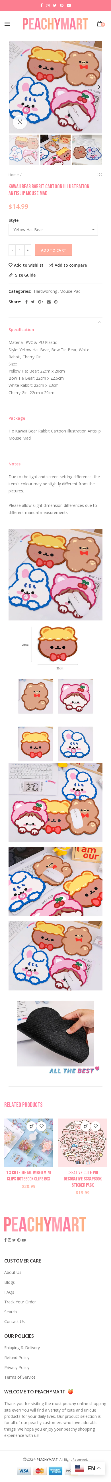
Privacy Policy (16, 1367)
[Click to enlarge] (20, 122)
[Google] (40, 302)
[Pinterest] (55, 302)
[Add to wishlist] (41, 1126)
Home (14, 174)
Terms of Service (20, 1377)
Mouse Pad (70, 291)
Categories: (20, 291)
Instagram (47, 5)
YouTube (69, 5)
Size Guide (25, 275)
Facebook (41, 5)
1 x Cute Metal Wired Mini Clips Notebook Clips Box (28, 1176)
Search (10, 1311)
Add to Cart (53, 250)
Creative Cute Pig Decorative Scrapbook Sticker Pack (83, 1179)
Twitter (54, 5)
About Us (12, 1272)
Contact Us (14, 1321)
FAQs (9, 1292)
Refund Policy (16, 1357)
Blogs (9, 1282)
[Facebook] (26, 302)
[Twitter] (32, 302)
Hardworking (45, 291)
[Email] (48, 302)
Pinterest (61, 5)
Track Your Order (20, 1302)
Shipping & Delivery (22, 1347)
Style (13, 220)
